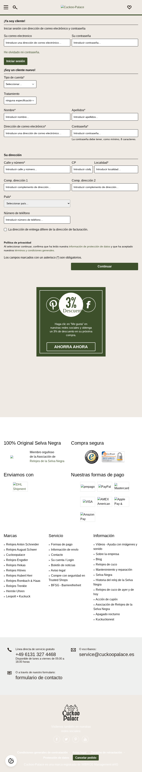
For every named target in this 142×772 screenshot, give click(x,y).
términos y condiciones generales (34, 250)
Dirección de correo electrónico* (25, 126)
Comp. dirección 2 (84, 180)
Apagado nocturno (108, 614)
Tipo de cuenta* (14, 77)
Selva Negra (104, 574)
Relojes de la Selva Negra (47, 461)
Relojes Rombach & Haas (23, 580)
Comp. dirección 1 (16, 180)
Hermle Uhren (15, 591)
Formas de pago (61, 544)
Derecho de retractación (106, 752)
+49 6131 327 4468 (36, 654)
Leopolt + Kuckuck (18, 596)
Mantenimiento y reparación (114, 569)
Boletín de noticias (63, 565)
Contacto (57, 554)
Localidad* (101, 162)
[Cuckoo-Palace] (72, 7)
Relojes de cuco (106, 564)
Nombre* (10, 110)
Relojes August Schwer (21, 549)
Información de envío (64, 549)
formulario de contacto (39, 677)
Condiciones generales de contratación (42, 752)
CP (74, 162)
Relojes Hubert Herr (19, 575)
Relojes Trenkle (16, 586)
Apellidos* (78, 110)
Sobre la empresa (107, 554)
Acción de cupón (107, 599)
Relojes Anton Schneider (22, 544)
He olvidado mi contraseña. (22, 52)
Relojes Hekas (16, 565)
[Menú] (7, 7)
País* (7, 196)
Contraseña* (80, 126)
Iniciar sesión (15, 61)
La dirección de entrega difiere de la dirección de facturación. (48, 229)
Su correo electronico (18, 35)
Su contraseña (81, 35)
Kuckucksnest (105, 619)
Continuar (105, 266)
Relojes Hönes (16, 570)
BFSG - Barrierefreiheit (66, 585)
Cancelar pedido (85, 757)
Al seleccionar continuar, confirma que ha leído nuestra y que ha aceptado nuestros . (68, 248)
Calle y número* (14, 162)
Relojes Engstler (17, 560)
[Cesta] (136, 7)
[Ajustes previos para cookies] (11, 760)
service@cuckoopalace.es (106, 654)
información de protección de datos (89, 246)
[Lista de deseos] (129, 7)
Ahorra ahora (71, 346)
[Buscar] (15, 7)
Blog (99, 559)
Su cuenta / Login (62, 560)
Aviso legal (58, 570)
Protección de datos (56, 757)
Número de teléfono (17, 213)
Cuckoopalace (15, 554)
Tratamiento (11, 93)
